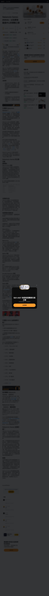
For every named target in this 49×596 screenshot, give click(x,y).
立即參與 (24, 305)
